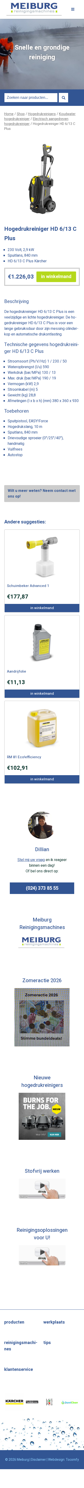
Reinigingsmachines (20, 1346)
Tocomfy (72, 1459)
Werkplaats (54, 1322)
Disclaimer (38, 1459)
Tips (47, 1343)
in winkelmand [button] (56, 276)
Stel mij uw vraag (31, 860)
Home (9, 114)
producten (14, 1322)
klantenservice (18, 1369)
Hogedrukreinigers (42, 114)
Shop (21, 114)
